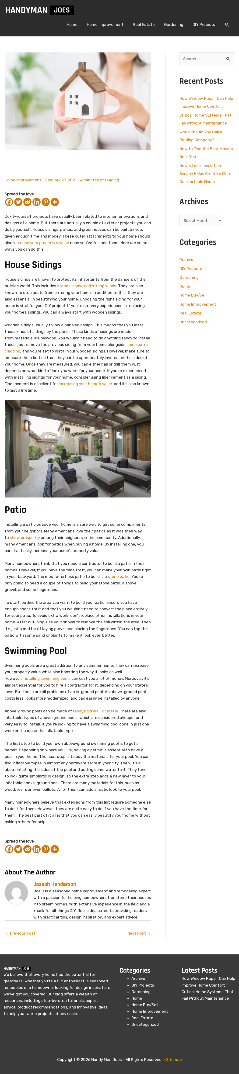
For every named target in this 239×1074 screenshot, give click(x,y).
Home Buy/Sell (192, 295)
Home (184, 286)
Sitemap (174, 1059)
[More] (55, 202)
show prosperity (25, 537)
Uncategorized (193, 322)
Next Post (139, 933)
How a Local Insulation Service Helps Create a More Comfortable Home (205, 173)
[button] (227, 24)
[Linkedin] (36, 202)
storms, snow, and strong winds (86, 285)
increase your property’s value (41, 242)
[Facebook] (9, 202)
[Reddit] (27, 202)
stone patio (119, 576)
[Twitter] (18, 202)
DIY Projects (190, 268)
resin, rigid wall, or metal (95, 711)
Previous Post (20, 933)
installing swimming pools (46, 678)
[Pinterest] (46, 202)
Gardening (189, 277)
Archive (186, 259)
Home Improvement (23, 180)
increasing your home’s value (85, 383)
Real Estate (190, 313)
